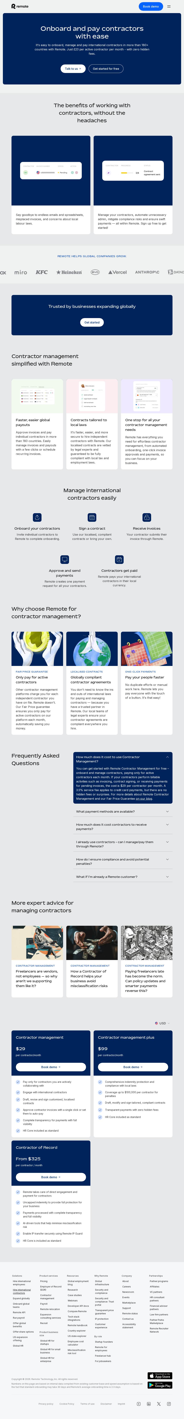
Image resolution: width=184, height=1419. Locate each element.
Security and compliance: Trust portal (104, 1301)
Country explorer (77, 1330)
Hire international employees (22, 1283)
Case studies (75, 1295)
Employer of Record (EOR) (50, 1288)
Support (126, 1308)
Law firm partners (159, 1314)
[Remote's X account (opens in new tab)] (158, 1404)
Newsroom (128, 1292)
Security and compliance (101, 1291)
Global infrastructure (102, 1283)
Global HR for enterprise (47, 1360)
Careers (126, 1286)
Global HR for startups (47, 1342)
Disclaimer (106, 1404)
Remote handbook (78, 1325)
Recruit (44, 1323)
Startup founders (104, 1341)
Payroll (43, 1303)
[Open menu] (168, 6)
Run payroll (19, 1317)
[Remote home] (20, 6)
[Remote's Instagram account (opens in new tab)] (168, 1404)
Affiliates (154, 1286)
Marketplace (129, 1302)
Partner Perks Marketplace (157, 1322)
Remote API (19, 1312)
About (125, 1281)
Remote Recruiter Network (159, 1330)
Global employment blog (78, 1283)
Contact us (128, 1319)
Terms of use (87, 1404)
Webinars (73, 1300)
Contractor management (47, 1297)
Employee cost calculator (76, 1343)
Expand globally (21, 1298)
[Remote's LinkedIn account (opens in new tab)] (148, 1404)
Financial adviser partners (158, 1308)
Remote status (130, 1313)
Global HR (18, 1345)
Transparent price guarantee (104, 1312)
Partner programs (159, 1281)
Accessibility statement (129, 1326)
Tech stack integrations (74, 1318)
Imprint (121, 1404)
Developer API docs (78, 1306)
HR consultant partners (157, 1299)
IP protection (102, 1319)
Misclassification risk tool (77, 1352)
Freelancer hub (103, 1355)
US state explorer (77, 1336)
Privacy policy (46, 1404)
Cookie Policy (66, 1404)
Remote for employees (101, 1349)
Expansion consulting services (50, 1316)
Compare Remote (77, 1311)
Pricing (43, 1281)
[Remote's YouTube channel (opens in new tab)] (138, 1404)
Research (73, 1289)
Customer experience (101, 1326)
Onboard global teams (21, 1305)
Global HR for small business (50, 1351)
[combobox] (162, 1023)
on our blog (144, 798)
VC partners (156, 1292)
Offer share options (23, 1331)
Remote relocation (50, 1309)
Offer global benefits (19, 1325)
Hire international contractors (22, 1291)
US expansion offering (20, 1339)
